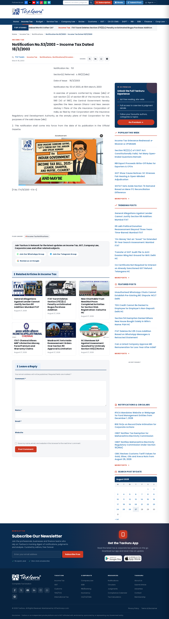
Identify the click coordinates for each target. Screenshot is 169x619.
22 (148, 504)
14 (142, 499)
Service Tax (52, 21)
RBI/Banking (86, 589)
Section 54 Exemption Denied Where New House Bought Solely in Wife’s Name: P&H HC (134, 321)
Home (16, 21)
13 (136, 499)
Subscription (104, 2)
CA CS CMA (113, 21)
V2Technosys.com (61, 608)
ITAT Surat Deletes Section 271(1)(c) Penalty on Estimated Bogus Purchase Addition (77, 27)
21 (142, 504)
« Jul (117, 519)
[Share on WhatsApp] (101, 59)
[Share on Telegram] (107, 59)
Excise (81, 21)
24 (118, 509)
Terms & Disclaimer (149, 608)
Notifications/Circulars (63, 57)
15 (148, 499)
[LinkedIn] (37, 2)
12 (130, 499)
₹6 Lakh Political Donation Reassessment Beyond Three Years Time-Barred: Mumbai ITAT (133, 229)
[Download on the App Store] (133, 558)
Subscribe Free (72, 554)
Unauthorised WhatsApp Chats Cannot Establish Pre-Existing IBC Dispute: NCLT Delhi (135, 295)
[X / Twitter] (30, 2)
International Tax (61, 597)
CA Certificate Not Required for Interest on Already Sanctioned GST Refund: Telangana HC (135, 268)
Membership (140, 597)
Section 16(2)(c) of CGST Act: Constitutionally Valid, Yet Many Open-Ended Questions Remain (135, 153)
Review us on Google (29, 261)
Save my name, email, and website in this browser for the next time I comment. (49, 443)
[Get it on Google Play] (113, 558)
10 (118, 499)
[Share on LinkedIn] (95, 59)
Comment (20, 378)
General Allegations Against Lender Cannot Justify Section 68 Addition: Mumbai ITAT (133, 216)
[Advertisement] (32, 92)
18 (124, 504)
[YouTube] (33, 2)
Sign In (150, 2)
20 (136, 504)
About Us (138, 580)
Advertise (139, 589)
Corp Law (160, 21)
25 (124, 509)
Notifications (37, 34)
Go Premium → (136, 122)
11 (124, 499)
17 (118, 504)
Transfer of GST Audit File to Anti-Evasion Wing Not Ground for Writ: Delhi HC (135, 255)
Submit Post (135, 2)
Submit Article (140, 584)
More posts (121, 198)
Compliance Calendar (117, 593)
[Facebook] (26, 2)
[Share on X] (89, 59)
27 (136, 509)
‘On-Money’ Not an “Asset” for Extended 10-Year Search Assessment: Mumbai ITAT (136, 242)
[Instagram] (41, 2)
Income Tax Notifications (37, 236)
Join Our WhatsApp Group (31, 254)
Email (18, 421)
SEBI (139, 21)
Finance (148, 21)
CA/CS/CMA (86, 597)
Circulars (112, 584)
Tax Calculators (114, 597)
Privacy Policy (133, 608)
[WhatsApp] (45, 2)
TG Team (19, 57)
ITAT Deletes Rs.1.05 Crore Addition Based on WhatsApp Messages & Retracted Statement (133, 334)
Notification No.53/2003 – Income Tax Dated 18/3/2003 (53, 47)
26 (130, 509)
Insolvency (85, 593)
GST (102, 21)
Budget (39, 21)
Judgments (113, 589)
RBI (132, 21)
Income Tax (27, 21)
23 (154, 504)
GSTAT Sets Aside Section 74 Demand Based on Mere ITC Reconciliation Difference (135, 189)
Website (19, 432)
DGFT (124, 21)
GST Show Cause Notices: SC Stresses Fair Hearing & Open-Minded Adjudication (135, 176)
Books (120, 2)
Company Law (68, 21)
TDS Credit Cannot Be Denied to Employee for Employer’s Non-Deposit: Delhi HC (135, 308)
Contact (138, 593)
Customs (92, 21)
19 (130, 504)
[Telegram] (49, 2)
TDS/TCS (58, 593)
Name (18, 410)
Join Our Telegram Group (65, 254)
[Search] (91, 2)
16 (154, 499)
